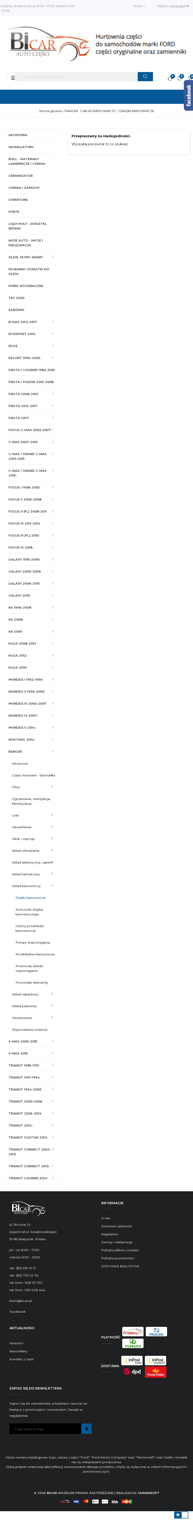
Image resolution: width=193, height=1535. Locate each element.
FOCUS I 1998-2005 (24, 487)
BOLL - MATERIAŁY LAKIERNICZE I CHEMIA (26, 161)
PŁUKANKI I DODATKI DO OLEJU (28, 271)
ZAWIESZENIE (22, 1018)
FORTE (13, 212)
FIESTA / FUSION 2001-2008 (31, 382)
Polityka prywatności (117, 1258)
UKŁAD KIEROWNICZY (26, 886)
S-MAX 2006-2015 (22, 1041)
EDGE (12, 346)
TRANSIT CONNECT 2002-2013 (29, 1151)
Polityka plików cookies (120, 1250)
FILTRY (16, 787)
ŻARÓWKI (16, 310)
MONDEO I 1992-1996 (25, 679)
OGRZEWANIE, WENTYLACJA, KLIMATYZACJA (31, 801)
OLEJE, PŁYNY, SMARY (25, 257)
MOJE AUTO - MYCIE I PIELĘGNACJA (25, 242)
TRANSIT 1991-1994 (24, 1077)
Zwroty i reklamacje (117, 1242)
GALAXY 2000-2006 (24, 571)
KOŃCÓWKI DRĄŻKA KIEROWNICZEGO (29, 912)
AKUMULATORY (21, 147)
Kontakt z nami (21, 1359)
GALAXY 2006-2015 (24, 583)
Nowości (16, 1343)
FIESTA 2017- (19, 418)
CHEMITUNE (18, 200)
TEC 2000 (16, 298)
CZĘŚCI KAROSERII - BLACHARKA (33, 775)
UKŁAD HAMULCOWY (26, 874)
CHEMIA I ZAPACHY (24, 188)
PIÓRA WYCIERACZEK (25, 286)
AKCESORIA (17, 135)
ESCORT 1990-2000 (24, 358)
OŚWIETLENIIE (22, 827)
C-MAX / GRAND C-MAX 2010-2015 (27, 456)
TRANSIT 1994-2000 (24, 1089)
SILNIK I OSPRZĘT (23, 839)
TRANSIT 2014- (20, 1125)
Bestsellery (18, 1351)
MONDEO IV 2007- (23, 715)
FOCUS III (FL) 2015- (24, 535)
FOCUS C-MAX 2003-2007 (29, 430)
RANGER (15, 751)
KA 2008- (16, 619)
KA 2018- (15, 631)
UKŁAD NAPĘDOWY (25, 994)
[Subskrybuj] (86, 1428)
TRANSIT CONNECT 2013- (29, 1166)
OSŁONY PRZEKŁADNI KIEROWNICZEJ (30, 928)
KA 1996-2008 (19, 607)
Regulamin (109, 1234)
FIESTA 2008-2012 (23, 394)
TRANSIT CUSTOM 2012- (28, 1137)
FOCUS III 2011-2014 (24, 523)
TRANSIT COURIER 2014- (28, 1178)
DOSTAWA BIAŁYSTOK (120, 1266)
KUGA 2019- (18, 667)
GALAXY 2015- (19, 595)
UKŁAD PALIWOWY (24, 1006)
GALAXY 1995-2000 (24, 559)
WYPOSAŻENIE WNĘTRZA (29, 1029)
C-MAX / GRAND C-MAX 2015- (27, 473)
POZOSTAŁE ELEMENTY (32, 982)
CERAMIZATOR (20, 176)
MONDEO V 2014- (22, 727)
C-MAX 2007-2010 (23, 442)
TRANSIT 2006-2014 (24, 1113)
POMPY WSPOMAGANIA (33, 942)
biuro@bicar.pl (20, 1301)
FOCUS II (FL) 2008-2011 (27, 511)
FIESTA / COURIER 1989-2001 (31, 370)
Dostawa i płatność (116, 1226)
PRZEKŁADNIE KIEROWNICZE (35, 954)
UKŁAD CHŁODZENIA (25, 850)
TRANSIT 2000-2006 (25, 1101)
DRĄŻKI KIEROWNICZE (31, 898)
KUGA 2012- (18, 655)
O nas (105, 1218)
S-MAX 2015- (18, 1053)
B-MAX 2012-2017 (22, 322)
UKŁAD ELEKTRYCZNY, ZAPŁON (32, 862)
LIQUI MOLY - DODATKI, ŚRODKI (27, 226)
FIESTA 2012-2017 (22, 406)
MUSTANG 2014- (21, 739)
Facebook (17, 1311)
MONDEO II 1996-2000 (26, 691)
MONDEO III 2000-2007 (27, 703)
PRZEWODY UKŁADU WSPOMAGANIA (29, 968)
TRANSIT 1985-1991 (23, 1065)
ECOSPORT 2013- (22, 334)
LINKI (15, 815)
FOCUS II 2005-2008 (24, 499)
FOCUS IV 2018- (21, 547)
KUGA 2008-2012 (22, 643)
